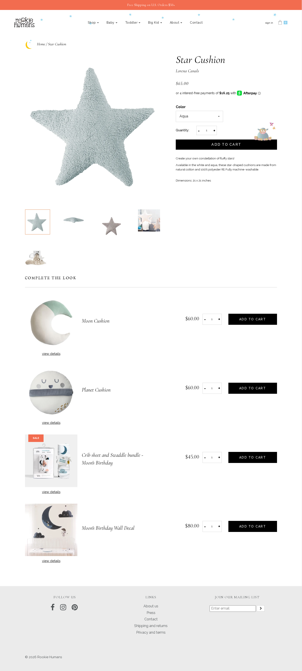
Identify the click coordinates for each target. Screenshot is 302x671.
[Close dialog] (232, 291)
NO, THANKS (194, 367)
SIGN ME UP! (194, 354)
